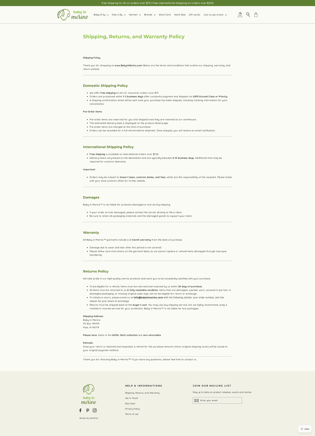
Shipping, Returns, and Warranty (142, 392)
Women (133, 14)
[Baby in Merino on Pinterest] (88, 410)
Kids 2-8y (117, 14)
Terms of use (131, 414)
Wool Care (165, 14)
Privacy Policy (132, 408)
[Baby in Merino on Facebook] (80, 410)
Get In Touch (131, 398)
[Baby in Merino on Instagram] (95, 410)
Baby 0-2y (100, 14)
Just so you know (213, 14)
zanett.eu (93, 418)
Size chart (130, 403)
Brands (148, 14)
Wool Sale (180, 14)
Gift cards (194, 14)
